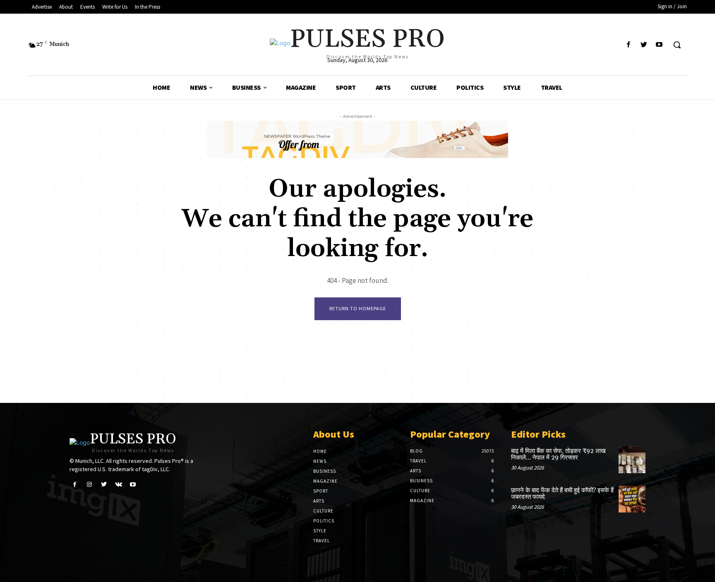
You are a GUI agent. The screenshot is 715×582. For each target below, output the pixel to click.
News (319, 461)
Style (319, 531)
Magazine (325, 481)
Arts (318, 501)
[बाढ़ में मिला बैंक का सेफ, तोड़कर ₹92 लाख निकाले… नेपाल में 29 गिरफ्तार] (632, 459)
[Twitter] (644, 44)
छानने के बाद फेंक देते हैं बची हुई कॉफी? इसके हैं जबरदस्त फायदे (562, 493)
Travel (321, 541)
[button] (677, 45)
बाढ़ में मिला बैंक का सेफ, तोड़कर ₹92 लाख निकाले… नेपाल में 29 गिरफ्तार (558, 454)
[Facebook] (628, 44)
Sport (320, 491)
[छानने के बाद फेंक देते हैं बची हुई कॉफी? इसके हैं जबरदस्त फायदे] (632, 499)
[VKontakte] (118, 484)
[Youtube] (659, 44)
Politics (323, 521)
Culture (323, 511)
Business (324, 471)
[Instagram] (89, 484)
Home (320, 451)
